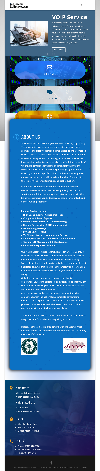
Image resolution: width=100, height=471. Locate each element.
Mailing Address (25, 402)
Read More (59, 49)
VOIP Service (69, 17)
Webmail (50, 74)
